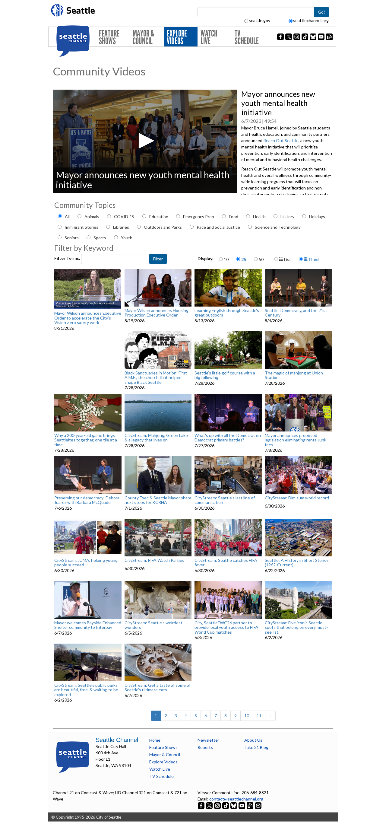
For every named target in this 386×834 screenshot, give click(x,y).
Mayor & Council (143, 37)
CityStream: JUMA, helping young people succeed (86, 562)
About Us (253, 740)
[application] (145, 141)
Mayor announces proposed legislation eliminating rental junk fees (295, 440)
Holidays (317, 216)
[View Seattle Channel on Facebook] (202, 805)
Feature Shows (109, 37)
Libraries (121, 227)
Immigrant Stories (81, 227)
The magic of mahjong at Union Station (294, 375)
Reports (205, 747)
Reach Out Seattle (281, 140)
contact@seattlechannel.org (236, 798)
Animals (91, 216)
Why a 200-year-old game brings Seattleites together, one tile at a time (85, 440)
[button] (144, 140)
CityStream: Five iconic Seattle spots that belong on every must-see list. (296, 627)
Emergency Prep (198, 216)
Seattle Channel (117, 740)
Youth (126, 237)
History (287, 216)
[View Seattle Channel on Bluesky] (233, 805)
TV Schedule (247, 37)
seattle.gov (259, 20)
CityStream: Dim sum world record (297, 497)
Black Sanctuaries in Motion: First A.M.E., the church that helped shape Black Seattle (156, 377)
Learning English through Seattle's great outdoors (227, 312)
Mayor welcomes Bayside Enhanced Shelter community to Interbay (87, 625)
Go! (321, 11)
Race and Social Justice (218, 227)
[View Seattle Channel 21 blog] (250, 805)
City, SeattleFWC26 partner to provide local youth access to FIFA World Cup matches (226, 627)
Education (158, 216)
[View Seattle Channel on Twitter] (210, 805)
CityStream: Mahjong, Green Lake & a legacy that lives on (156, 437)
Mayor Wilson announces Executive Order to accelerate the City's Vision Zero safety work (87, 318)
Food (233, 216)
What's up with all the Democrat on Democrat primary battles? (228, 437)
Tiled (313, 259)
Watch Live (209, 37)
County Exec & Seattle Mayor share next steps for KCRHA (158, 500)
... (270, 715)
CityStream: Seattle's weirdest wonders (153, 625)
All (67, 216)
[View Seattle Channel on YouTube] (242, 805)
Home (154, 740)
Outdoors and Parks (163, 227)
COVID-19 (124, 216)
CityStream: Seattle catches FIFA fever (226, 562)
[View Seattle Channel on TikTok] (225, 805)
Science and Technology (278, 227)
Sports (99, 237)
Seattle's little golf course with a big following (225, 375)
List (287, 259)
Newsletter (208, 740)
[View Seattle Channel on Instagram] (218, 805)
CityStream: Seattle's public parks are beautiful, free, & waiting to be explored (86, 690)
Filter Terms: (67, 258)
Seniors (72, 237)
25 (243, 259)
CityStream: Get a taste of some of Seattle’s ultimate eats (158, 687)
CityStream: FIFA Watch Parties (154, 560)
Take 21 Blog (256, 747)
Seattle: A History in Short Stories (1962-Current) (297, 562)
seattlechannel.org (311, 20)
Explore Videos (177, 37)
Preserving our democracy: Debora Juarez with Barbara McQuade (86, 500)
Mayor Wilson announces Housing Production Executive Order (156, 312)
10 (226, 259)
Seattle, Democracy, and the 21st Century (296, 312)
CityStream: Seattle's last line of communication (225, 500)
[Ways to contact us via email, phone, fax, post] (258, 805)
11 (259, 715)
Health (259, 216)
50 (261, 259)
